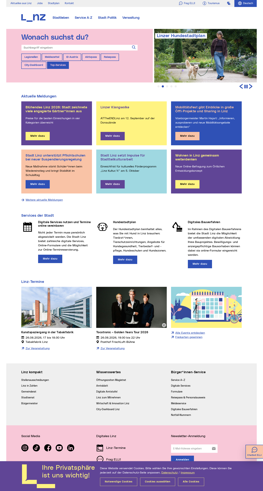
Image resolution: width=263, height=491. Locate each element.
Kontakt (69, 3)
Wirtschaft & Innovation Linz (112, 403)
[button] (158, 86)
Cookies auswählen (157, 481)
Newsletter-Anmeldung (188, 436)
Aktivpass (91, 57)
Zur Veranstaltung (38, 348)
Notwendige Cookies (118, 481)
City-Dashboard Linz (108, 409)
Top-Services (58, 65)
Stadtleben (61, 17)
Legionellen (31, 57)
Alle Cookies (191, 481)
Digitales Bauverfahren (184, 409)
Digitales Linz (106, 436)
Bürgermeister (29, 403)
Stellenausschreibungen (35, 380)
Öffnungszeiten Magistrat (111, 380)
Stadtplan (53, 3)
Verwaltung (131, 17)
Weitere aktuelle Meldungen (44, 199)
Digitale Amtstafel (106, 392)
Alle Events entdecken (190, 332)
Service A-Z (83, 17)
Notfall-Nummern (181, 415)
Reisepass (110, 57)
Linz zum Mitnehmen (108, 397)
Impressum (188, 472)
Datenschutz (169, 472)
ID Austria (72, 57)
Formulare (176, 392)
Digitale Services (180, 386)
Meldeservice (178, 403)
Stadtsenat (28, 397)
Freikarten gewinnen (188, 337)
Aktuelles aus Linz (21, 3)
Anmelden (182, 460)
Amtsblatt (102, 386)
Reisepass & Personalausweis (188, 397)
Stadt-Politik (107, 17)
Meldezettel (52, 57)
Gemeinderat (28, 392)
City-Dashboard (34, 65)
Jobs (40, 3)
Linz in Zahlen (29, 386)
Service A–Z (178, 380)
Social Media (30, 436)
